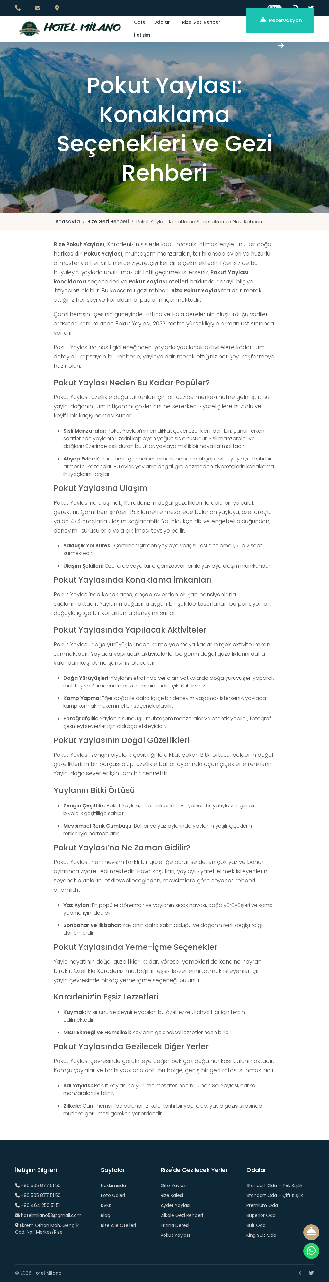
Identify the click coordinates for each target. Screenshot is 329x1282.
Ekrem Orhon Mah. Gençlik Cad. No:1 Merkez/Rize (47, 1228)
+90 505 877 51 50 (40, 1185)
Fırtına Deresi (175, 1225)
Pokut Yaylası (175, 1235)
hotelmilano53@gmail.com (51, 1215)
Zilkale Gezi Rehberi (182, 1215)
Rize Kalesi (172, 1195)
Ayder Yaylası (175, 1205)
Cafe (140, 22)
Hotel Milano (47, 1273)
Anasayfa (67, 221)
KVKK (106, 1205)
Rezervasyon (285, 20)
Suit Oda (256, 1225)
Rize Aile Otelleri (118, 1225)
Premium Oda (262, 1205)
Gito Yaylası (174, 1185)
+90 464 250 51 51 (40, 1205)
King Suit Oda (261, 1235)
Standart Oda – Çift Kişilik (274, 1195)
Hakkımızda (113, 1185)
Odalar (161, 22)
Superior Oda (261, 1215)
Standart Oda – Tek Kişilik (274, 1185)
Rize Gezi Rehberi (201, 22)
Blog (105, 1215)
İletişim (142, 35)
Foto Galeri (113, 1195)
